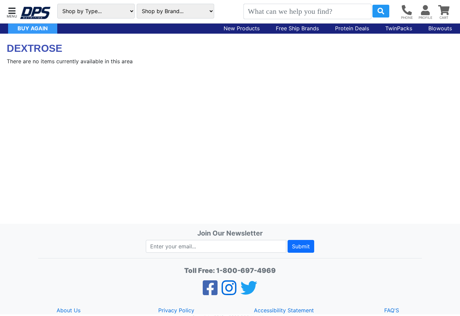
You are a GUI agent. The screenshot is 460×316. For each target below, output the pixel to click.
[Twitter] (248, 292)
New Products (242, 28)
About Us (68, 310)
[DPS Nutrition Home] (35, 13)
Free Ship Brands (297, 28)
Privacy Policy (176, 310)
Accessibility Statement (284, 310)
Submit (301, 246)
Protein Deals (352, 28)
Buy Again (33, 28)
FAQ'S (391, 310)
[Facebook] (210, 292)
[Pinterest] (229, 292)
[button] (11, 12)
